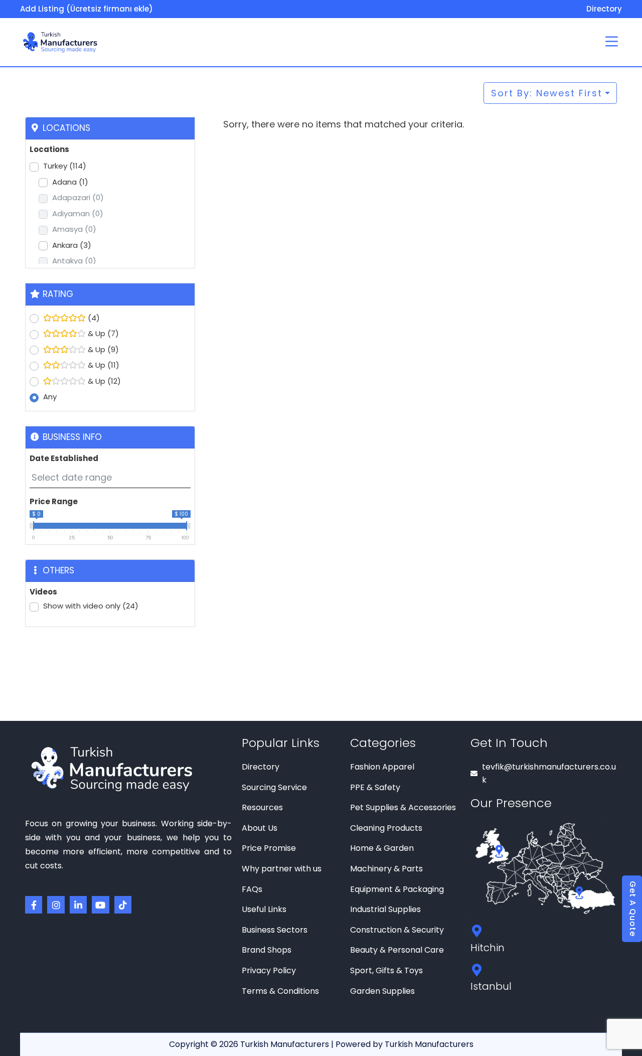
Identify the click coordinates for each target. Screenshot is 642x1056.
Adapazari (78, 197)
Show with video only (90, 605)
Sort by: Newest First (546, 93)
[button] (612, 42)
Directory (604, 9)
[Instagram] (55, 904)
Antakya (74, 260)
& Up (102, 333)
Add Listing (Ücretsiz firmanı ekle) (86, 9)
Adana (70, 182)
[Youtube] (100, 904)
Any (50, 396)
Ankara (71, 245)
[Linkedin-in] (78, 904)
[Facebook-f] (33, 904)
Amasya (74, 229)
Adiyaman (77, 213)
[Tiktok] (122, 904)
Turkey (64, 166)
